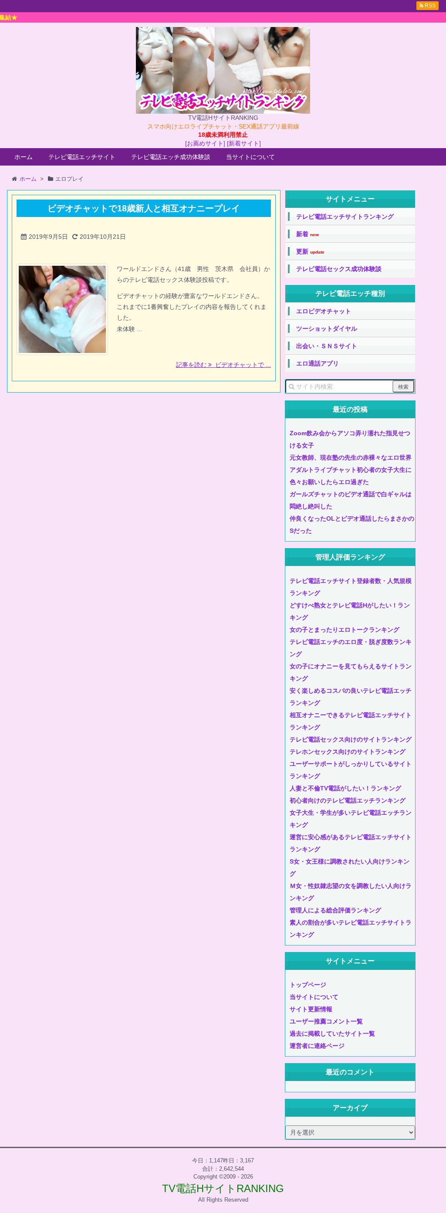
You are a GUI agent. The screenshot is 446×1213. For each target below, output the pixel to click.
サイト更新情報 (311, 1009)
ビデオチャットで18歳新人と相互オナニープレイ (143, 208)
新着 (307, 234)
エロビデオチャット (323, 311)
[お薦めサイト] (205, 143)
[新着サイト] (244, 143)
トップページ (308, 984)
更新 (310, 251)
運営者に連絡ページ (317, 1045)
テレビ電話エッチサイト (81, 156)
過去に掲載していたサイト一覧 (332, 1033)
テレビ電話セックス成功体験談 (339, 269)
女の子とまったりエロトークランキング (344, 629)
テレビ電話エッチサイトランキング (345, 216)
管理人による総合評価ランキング (335, 910)
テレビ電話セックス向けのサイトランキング (351, 739)
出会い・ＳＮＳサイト (326, 346)
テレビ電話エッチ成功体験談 (170, 156)
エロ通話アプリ (317, 363)
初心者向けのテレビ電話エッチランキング (347, 800)
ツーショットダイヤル (326, 328)
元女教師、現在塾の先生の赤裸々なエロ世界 (351, 457)
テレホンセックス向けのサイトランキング (347, 751)
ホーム (23, 156)
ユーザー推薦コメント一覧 (326, 1021)
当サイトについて (250, 156)
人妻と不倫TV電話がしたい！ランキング (345, 788)
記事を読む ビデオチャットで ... (223, 364)
